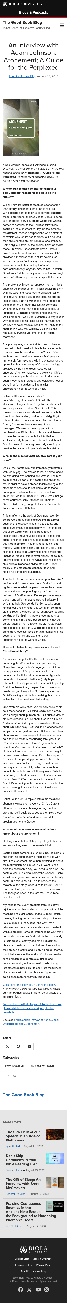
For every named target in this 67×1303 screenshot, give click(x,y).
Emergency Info (23, 1265)
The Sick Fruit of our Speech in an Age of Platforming (23, 1136)
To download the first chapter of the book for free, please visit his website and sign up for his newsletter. (32, 1008)
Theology (10, 1075)
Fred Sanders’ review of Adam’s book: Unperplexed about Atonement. (31, 1022)
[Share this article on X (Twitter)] (7, 1046)
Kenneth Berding (15, 1194)
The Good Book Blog (22, 22)
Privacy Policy (44, 1265)
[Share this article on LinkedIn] (29, 1046)
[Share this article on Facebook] (18, 1046)
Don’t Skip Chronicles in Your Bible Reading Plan (22, 1160)
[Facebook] (20, 1289)
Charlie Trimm (14, 1226)
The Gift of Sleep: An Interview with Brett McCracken (23, 1183)
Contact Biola (22, 1258)
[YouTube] (38, 1289)
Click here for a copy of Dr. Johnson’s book (29, 984)
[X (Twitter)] (29, 1289)
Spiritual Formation (42, 1065)
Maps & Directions (43, 1258)
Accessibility (39, 1271)
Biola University (26, 4)
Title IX (25, 1271)
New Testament (14, 1065)
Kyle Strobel (13, 1146)
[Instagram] (46, 1289)
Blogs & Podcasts (33, 12)
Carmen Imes (14, 1170)
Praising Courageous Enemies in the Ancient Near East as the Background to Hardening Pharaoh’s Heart (31, 1211)
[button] (62, 25)
